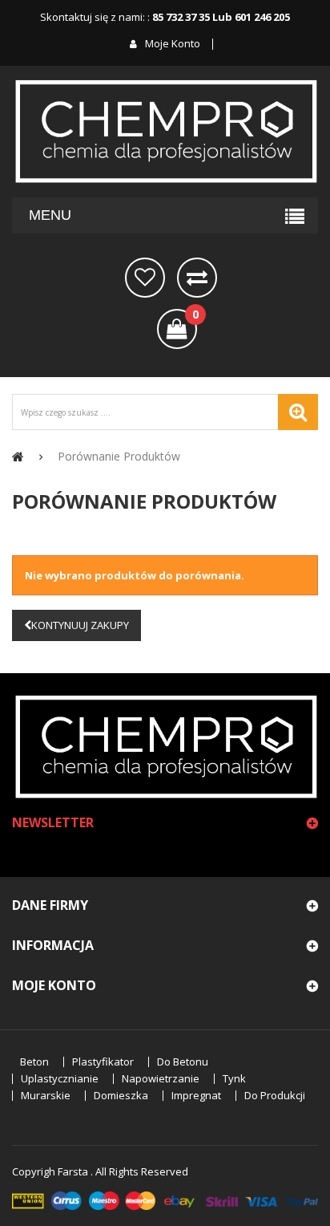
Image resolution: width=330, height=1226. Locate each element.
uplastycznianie (60, 1079)
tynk (234, 1079)
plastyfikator (103, 1062)
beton (34, 1062)
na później (145, 278)
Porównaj (197, 278)
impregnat (196, 1095)
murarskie (45, 1095)
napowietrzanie (160, 1079)
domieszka (121, 1095)
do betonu (182, 1062)
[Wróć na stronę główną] (18, 456)
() (194, 315)
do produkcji (274, 1095)
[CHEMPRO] (165, 131)
